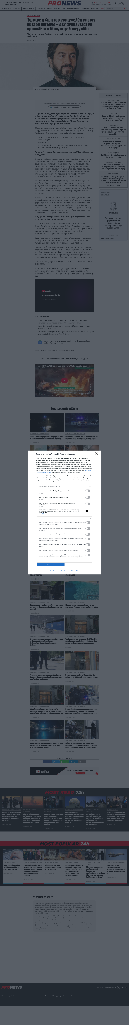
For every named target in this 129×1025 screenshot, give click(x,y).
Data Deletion (54, 571)
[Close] (97, 454)
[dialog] (64, 512)
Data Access (64, 571)
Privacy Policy (75, 571)
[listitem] (64, 487)
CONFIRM (50, 564)
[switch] (87, 491)
